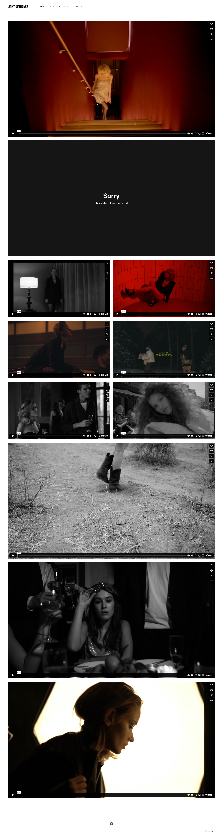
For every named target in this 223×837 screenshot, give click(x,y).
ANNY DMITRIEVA (18, 6)
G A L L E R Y (55, 6)
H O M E (43, 6)
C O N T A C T (80, 6)
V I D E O (67, 6)
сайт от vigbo (209, 831)
